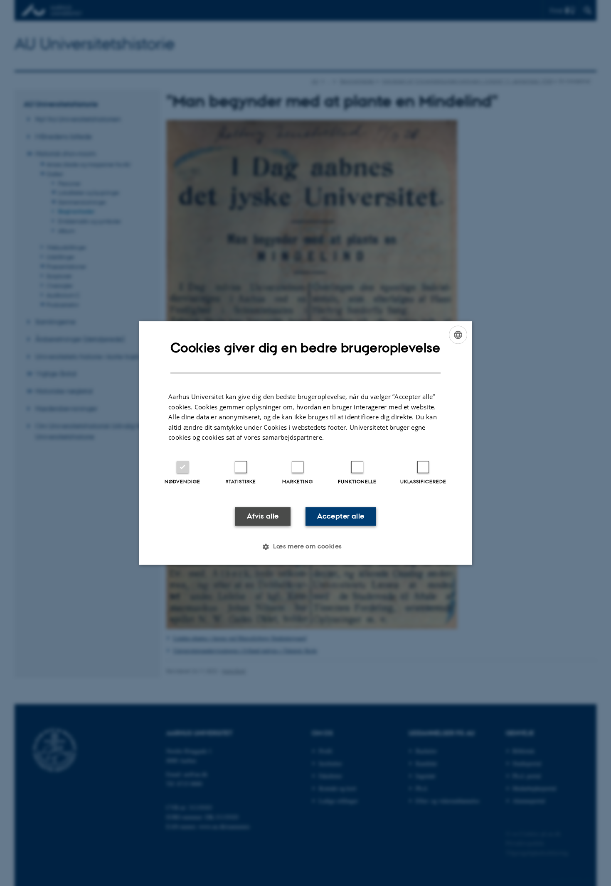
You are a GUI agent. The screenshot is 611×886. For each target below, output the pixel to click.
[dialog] (305, 443)
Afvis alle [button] (263, 516)
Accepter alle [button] (340, 516)
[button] (305, 547)
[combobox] (458, 334)
